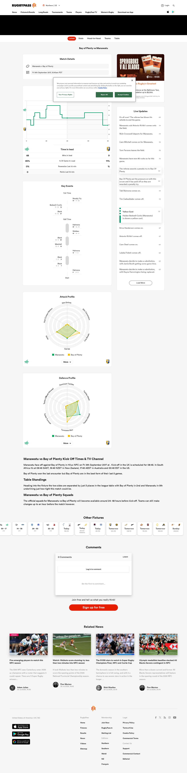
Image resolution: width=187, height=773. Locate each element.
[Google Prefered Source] (37, 742)
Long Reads (43, 12)
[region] (94, 89)
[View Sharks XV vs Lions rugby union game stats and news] (51, 528)
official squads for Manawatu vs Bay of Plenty (52, 500)
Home (82, 722)
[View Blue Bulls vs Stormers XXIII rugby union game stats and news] (35, 528)
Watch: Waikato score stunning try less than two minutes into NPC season (71, 661)
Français (105, 764)
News (14, 12)
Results (83, 733)
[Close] (132, 80)
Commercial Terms (130, 738)
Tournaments (57, 12)
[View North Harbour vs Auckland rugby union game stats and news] (98, 528)
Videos (83, 743)
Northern (105, 743)
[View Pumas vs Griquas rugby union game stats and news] (19, 528)
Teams (69, 12)
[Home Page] (24, 5)
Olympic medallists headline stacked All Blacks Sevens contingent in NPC (158, 661)
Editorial (126, 759)
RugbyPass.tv (107, 728)
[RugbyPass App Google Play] (37, 734)
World (104, 753)
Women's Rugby (107, 12)
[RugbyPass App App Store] (37, 727)
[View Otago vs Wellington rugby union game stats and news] (160, 528)
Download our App (125, 12)
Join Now (105, 722)
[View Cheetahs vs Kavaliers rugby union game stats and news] (176, 528)
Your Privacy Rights (65, 95)
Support (126, 748)
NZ (103, 759)
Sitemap (83, 748)
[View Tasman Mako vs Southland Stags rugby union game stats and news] (66, 528)
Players (79, 12)
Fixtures (83, 728)
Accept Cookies (123, 95)
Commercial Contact (131, 753)
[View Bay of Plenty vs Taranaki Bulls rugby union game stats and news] (113, 528)
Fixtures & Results (28, 12)
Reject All (104, 95)
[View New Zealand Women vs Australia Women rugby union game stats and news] (82, 528)
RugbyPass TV (91, 12)
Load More (140, 283)
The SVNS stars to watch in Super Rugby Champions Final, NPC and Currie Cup (115, 661)
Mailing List (106, 733)
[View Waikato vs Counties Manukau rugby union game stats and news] (145, 528)
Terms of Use (128, 728)
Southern (105, 748)
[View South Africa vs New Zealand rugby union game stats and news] (129, 528)
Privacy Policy (128, 722)
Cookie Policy (128, 733)
